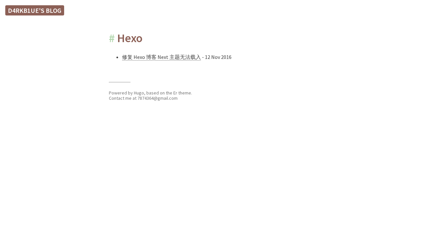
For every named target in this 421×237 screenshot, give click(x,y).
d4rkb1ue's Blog (35, 10)
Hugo (139, 93)
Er (175, 93)
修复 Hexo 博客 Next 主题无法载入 (161, 57)
